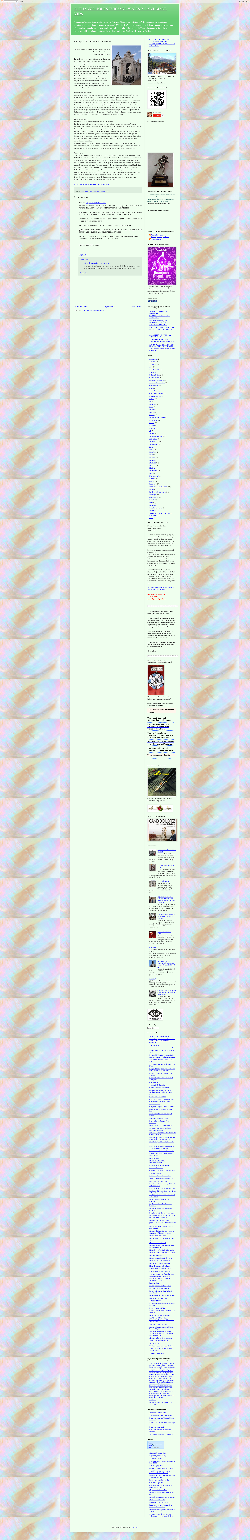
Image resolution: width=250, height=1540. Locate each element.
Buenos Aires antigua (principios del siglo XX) (162, 1423)
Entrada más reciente (81, 306)
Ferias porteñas (154, 1158)
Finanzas (152, 412)
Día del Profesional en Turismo (158, 1118)
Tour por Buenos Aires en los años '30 (161, 1434)
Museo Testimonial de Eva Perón (159, 1266)
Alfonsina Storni (154, 1045)
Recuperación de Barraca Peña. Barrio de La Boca (162, 1304)
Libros (151, 449)
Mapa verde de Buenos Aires (158, 1490)
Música (151, 473)
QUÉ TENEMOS (155, 1301)
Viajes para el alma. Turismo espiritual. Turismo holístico (161, 1349)
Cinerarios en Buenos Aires (157, 1097)
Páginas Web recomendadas (158, 1298)
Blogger (135, 1527)
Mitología (152, 468)
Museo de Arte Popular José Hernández (161, 1250)
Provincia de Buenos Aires (157, 492)
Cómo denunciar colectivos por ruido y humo (161, 1110)
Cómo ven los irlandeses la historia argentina (160, 1430)
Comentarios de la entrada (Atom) (93, 310)
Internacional (153, 444)
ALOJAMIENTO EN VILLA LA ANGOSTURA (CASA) (160, 336)
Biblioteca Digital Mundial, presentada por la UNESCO (162, 1462)
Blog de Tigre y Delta (156, 1465)
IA (150, 431)
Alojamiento (153, 359)
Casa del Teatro (154, 1082)
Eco (150, 401)
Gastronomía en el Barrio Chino (159, 1165)
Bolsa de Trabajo (154, 375)
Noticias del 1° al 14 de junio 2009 (160, 1269)
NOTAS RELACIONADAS (158, 325)
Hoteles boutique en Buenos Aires (160, 1176)
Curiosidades (153, 391)
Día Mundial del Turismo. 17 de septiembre (159, 1122)
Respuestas (84, 259)
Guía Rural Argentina (156, 1482)
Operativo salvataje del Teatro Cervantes (161, 1274)
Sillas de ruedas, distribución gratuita (160, 1338)
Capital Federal (155, 1447)
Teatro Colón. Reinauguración (158, 1341)
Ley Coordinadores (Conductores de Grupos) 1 (160, 1205)
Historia (151, 423)
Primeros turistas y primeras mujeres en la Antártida (162, 1510)
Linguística (152, 452)
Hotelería (152, 428)
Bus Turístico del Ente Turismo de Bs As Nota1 (161, 1060)
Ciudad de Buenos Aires (157, 383)
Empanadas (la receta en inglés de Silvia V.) (161, 1143)
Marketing (152, 460)
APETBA (152, 1400)
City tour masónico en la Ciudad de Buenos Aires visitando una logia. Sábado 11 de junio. (166, 899)
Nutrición (152, 479)
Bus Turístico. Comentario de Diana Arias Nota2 (162, 1065)
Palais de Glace (154, 1283)
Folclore (151, 415)
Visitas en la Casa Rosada (157, 1353)
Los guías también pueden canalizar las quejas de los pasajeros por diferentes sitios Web (162, 1222)
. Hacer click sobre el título (157, 1413)
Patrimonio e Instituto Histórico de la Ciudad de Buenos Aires (160, 1506)
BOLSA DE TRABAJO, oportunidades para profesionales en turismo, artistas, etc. (162, 1056)
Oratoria (151, 481)
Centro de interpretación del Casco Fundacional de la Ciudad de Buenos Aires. (160, 1092)
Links (151, 455)
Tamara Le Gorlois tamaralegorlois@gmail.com (160, 236)
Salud (151, 503)
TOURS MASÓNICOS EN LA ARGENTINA (159, 317)
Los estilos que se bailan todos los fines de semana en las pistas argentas (162, 1216)
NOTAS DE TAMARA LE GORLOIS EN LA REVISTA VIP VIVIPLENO (161, 328)
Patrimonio (152, 484)
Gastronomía (153, 420)
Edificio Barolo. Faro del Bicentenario (161, 1125)
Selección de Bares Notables (158, 1324)
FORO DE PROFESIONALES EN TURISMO (160, 1403)
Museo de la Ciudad (155, 1255)
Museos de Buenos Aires (157, 1500)
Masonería (152, 463)
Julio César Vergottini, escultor (158, 1181)
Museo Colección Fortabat (157, 1243)
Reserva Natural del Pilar (157, 1308)
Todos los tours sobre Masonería (159, 1036)
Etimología (152, 404)
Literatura (152, 457)
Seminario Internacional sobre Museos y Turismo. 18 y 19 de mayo (161, 1328)
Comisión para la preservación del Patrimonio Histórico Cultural (159, 1472)
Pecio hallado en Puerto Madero (159, 1288)
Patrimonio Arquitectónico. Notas (159, 1502)
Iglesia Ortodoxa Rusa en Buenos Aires (161, 1178)
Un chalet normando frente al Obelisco (161, 1346)
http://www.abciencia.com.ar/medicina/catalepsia (91, 184)
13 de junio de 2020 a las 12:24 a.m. (98, 263)
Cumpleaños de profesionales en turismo (161, 1106)
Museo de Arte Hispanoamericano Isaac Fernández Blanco (161, 1246)
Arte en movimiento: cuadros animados (161, 1415)
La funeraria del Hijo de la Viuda (166, 866)
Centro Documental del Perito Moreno (161, 1468)
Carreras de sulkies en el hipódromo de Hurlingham (161, 1079)
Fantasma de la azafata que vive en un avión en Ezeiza (161, 1154)
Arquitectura (153, 364)
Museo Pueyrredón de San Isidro (159, 1263)
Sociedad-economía (155, 508)
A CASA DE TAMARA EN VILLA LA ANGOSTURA (162, 45)
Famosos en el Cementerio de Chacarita (167, 851)
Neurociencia (153, 476)
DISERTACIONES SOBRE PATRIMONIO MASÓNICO (158, 321)
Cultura (151, 388)
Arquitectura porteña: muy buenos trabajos (162, 1048)
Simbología (152, 505)
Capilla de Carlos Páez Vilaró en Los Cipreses (160, 1074)
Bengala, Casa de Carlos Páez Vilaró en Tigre (161, 1051)
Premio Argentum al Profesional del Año (162, 1295)
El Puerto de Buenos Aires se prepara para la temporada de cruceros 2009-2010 (162, 1138)
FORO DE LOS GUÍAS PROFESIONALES (157, 1162)
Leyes (151, 447)
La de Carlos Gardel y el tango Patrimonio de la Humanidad (162, 1185)
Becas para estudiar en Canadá (164, 933)
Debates (151, 399)
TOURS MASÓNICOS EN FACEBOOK (158, 312)
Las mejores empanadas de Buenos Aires (162, 1188)
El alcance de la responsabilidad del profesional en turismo (160, 1129)
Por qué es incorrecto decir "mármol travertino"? (160, 1292)
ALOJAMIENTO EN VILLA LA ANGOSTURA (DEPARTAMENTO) (161, 340)
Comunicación (153, 385)
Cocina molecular (154, 1104)
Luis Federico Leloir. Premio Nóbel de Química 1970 (161, 1227)
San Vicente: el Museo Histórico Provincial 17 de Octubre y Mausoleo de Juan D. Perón (161, 1320)
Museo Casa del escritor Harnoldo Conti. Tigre (162, 1239)
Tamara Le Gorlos (157, 239)
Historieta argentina (155, 1173)
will (85, 263)
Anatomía (152, 362)
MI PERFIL (153, 465)
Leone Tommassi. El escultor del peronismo (159, 1200)
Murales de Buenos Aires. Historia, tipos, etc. (162, 1493)
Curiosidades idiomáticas (157, 393)
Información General (86, 191)
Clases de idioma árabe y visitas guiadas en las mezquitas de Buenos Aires (161, 1100)
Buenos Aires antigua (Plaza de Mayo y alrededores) (161, 1419)
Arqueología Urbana (155, 1458)
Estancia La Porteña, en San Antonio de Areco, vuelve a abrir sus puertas (161, 1147)
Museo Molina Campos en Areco (159, 1261)
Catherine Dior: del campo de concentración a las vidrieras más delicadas (167, 992)
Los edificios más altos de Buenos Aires (161, 1213)
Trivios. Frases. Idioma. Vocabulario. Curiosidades (160, 514)
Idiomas (151, 433)
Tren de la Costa (154, 1343)
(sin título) (152, 947)
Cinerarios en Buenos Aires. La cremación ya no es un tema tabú (166, 916)
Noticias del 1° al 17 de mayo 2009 (160, 1271)
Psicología (152, 495)
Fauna (151, 407)
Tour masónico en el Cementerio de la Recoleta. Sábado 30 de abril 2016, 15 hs (166, 964)
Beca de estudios (154, 369)
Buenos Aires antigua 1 (156, 1427)
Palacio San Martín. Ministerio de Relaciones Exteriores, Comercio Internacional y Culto (159, 1278)
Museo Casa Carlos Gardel (157, 1236)
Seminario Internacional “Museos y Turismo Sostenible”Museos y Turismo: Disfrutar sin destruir (161, 1333)
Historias (152, 425)
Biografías (152, 372)
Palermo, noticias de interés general (160, 1286)
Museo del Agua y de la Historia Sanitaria (162, 1497)
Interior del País (154, 441)
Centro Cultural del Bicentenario (159, 1088)
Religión (152, 500)
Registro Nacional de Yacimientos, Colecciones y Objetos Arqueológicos (161, 1515)
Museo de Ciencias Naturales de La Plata (162, 1253)
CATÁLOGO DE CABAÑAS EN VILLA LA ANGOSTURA (160, 40)
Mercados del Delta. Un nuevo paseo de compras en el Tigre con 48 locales (161, 1232)
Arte (150, 367)
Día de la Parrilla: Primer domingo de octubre (160, 1115)
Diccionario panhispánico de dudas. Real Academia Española (162, 1476)
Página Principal (109, 306)
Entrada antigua (136, 306)
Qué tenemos (153, 497)
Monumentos (153, 471)
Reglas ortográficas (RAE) (157, 1456)
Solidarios (152, 510)
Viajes (151, 518)
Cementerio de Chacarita (157, 1085)
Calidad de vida (154, 377)
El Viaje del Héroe (163, 881)
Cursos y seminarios (155, 396)
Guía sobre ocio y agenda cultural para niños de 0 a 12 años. (161, 1486)
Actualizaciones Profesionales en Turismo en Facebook (162, 349)
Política (151, 489)
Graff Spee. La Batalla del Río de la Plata (162, 1170)
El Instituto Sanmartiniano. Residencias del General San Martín (162, 1134)
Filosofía (152, 409)
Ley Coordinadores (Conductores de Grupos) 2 (160, 1209)
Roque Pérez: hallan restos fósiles (159, 1315)
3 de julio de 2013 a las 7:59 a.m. (96, 203)
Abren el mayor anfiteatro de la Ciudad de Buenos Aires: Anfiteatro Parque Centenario (162, 1040)
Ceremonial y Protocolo (156, 380)
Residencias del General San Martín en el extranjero (162, 1312)
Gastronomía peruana (156, 1168)
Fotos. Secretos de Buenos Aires (159, 1480)
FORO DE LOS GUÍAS (157, 417)
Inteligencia (153, 439)
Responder (82, 255)
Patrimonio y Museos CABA (101, 191)
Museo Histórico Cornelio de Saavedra (161, 1258)
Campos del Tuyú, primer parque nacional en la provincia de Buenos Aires (162, 1070)
